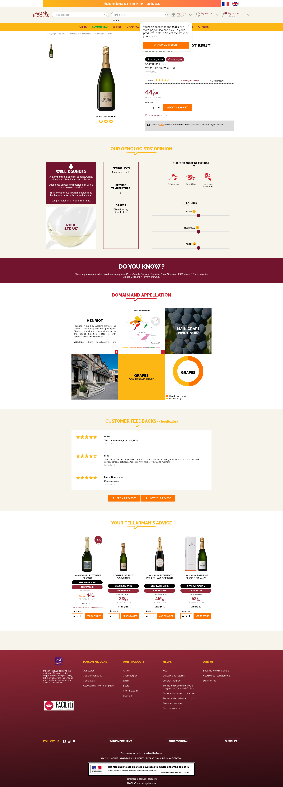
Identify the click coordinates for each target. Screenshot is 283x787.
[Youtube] (74, 741)
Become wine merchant (216, 670)
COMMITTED (100, 26)
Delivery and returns (174, 675)
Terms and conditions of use (178, 698)
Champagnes (130, 675)
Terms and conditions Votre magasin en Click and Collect (178, 687)
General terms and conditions (179, 693)
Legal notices (149, 783)
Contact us (89, 680)
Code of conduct (92, 675)
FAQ (165, 670)
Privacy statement (172, 703)
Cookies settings (172, 708)
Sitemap (127, 695)
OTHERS (203, 26)
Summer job (209, 680)
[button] (105, 14)
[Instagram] (69, 741)
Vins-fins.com (130, 690)
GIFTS (83, 26)
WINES (117, 26)
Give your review (191, 80)
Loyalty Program (172, 680)
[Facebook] (64, 741)
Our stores (88, 670)
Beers (126, 685)
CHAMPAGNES (136, 26)
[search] (80, 14)
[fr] (226, 4)
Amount (149, 102)
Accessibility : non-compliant (98, 685)
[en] (236, 4)
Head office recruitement (216, 675)
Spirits (126, 680)
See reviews (218, 81)
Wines (126, 670)
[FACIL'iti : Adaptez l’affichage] (58, 706)
